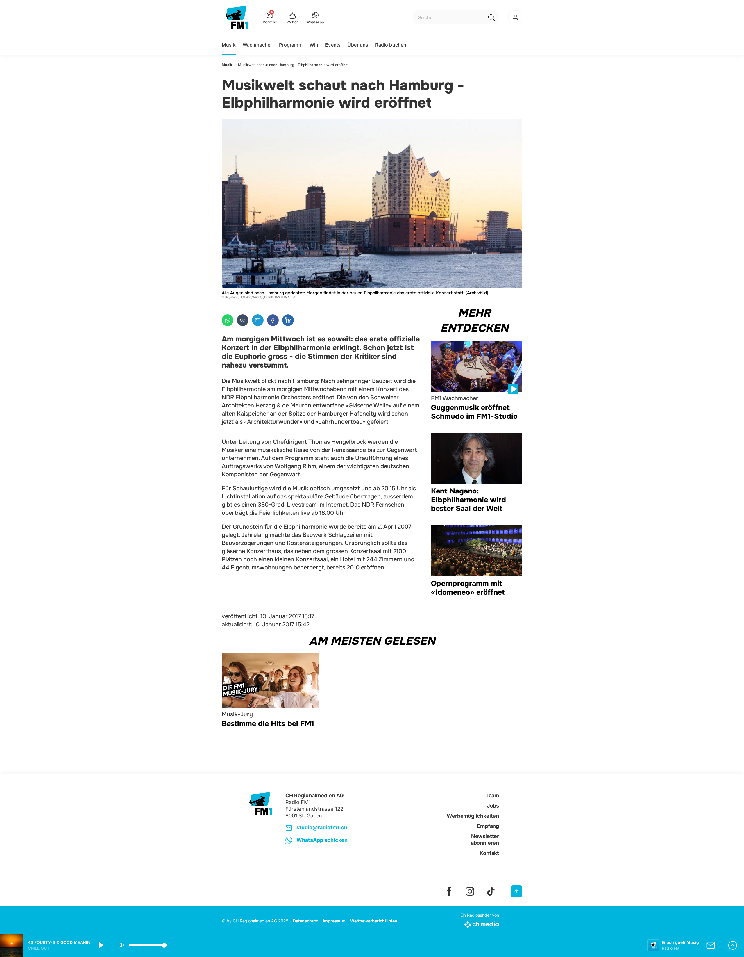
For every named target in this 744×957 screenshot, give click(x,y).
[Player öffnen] (732, 945)
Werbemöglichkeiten (473, 816)
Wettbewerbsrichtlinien (373, 920)
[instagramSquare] (470, 891)
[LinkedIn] (288, 320)
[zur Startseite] (237, 17)
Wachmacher (257, 45)
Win (314, 45)
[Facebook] (273, 320)
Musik (229, 45)
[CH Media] (479, 923)
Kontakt (489, 853)
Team (492, 795)
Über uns (358, 45)
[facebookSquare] (449, 891)
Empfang (488, 826)
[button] (315, 17)
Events (333, 45)
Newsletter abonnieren (485, 839)
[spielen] (100, 945)
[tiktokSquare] (491, 891)
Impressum (334, 920)
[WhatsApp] (227, 320)
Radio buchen (390, 45)
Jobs (493, 806)
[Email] (258, 320)
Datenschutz (305, 920)
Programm (290, 45)
